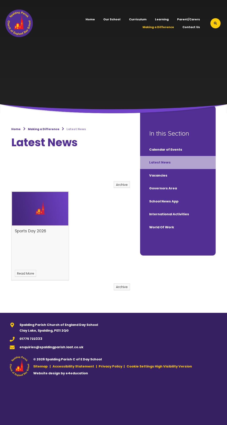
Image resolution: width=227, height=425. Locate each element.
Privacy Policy (110, 366)
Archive (122, 185)
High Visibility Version (173, 366)
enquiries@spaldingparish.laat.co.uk (51, 347)
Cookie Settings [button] (140, 366)
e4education (77, 373)
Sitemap (40, 366)
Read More (25, 273)
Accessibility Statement (73, 366)
